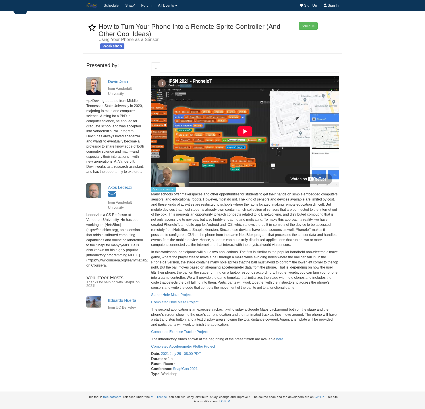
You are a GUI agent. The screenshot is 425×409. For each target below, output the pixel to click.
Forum (146, 5)
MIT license (159, 397)
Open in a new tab (163, 189)
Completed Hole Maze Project (174, 302)
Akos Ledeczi (120, 187)
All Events (166, 5)
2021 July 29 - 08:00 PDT (181, 354)
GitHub (319, 397)
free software (112, 397)
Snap (130, 5)
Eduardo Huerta (122, 300)
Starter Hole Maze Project (171, 295)
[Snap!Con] (91, 5)
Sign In (333, 5)
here (279, 339)
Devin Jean (118, 81)
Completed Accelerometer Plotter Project (183, 346)
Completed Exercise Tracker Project (179, 332)
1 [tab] (156, 67)
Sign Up (310, 5)
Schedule (111, 5)
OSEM (225, 401)
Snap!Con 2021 (185, 369)
